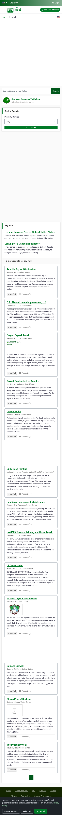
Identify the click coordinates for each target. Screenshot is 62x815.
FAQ (33, 791)
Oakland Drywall (15, 666)
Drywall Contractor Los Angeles (23, 381)
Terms (53, 791)
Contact (43, 791)
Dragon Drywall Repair (18, 335)
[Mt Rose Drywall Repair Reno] (31, 609)
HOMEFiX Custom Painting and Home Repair (30, 532)
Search (55, 91)
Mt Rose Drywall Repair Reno (22, 598)
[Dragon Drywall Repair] (31, 346)
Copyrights (25, 796)
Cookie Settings (10, 811)
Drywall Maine (14, 411)
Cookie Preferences (42, 796)
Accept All (40, 811)
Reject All (27, 811)
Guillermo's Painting (17, 469)
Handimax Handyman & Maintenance (26, 502)
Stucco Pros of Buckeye (19, 699)
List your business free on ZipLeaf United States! (29, 232)
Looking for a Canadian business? (22, 243)
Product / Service (11, 117)
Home (4, 17)
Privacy (14, 796)
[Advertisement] (31, 53)
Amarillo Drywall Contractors (21, 269)
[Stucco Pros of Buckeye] (31, 710)
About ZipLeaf (21, 791)
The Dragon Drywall (17, 744)
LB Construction (15, 565)
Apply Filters (31, 127)
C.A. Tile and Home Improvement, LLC (26, 302)
